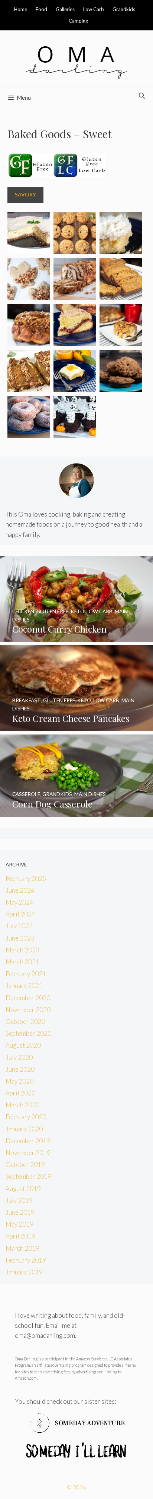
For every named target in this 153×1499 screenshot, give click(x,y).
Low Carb (93, 9)
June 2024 (20, 890)
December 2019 (28, 1141)
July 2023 (19, 926)
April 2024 (20, 914)
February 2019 (26, 1260)
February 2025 (26, 878)
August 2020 (23, 1045)
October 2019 (25, 1164)
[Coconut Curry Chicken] (76, 637)
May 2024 (19, 902)
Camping (78, 21)
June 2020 (20, 1069)
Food (41, 9)
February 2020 (26, 1117)
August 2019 (23, 1189)
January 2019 (24, 1272)
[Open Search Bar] (141, 95)
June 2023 (20, 938)
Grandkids (124, 9)
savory (25, 194)
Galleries (65, 9)
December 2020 (28, 998)
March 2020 (22, 1105)
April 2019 (20, 1236)
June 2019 (20, 1212)
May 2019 (19, 1224)
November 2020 (28, 1010)
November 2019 (28, 1153)
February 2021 (26, 974)
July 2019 (19, 1200)
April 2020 (20, 1093)
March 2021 (22, 962)
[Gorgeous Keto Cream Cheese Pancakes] (76, 726)
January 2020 (24, 1129)
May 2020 (19, 1081)
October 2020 (25, 1021)
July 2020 (19, 1057)
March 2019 (22, 1248)
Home (20, 9)
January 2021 (24, 985)
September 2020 (28, 1033)
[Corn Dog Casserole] (76, 812)
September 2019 (28, 1176)
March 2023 (22, 950)
